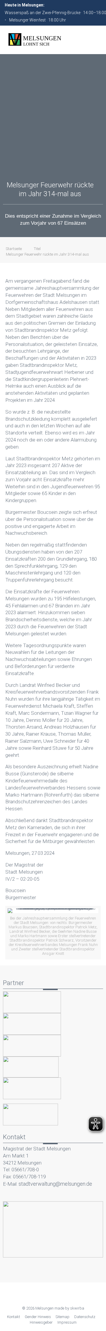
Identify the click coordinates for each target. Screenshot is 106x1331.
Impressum (67, 1322)
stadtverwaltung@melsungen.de (55, 1184)
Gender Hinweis (38, 1317)
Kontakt (13, 1317)
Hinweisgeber (41, 1322)
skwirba (77, 1308)
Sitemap (62, 1317)
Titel (37, 248)
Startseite (14, 248)
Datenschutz (84, 1317)
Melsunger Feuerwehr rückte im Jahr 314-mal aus (47, 254)
